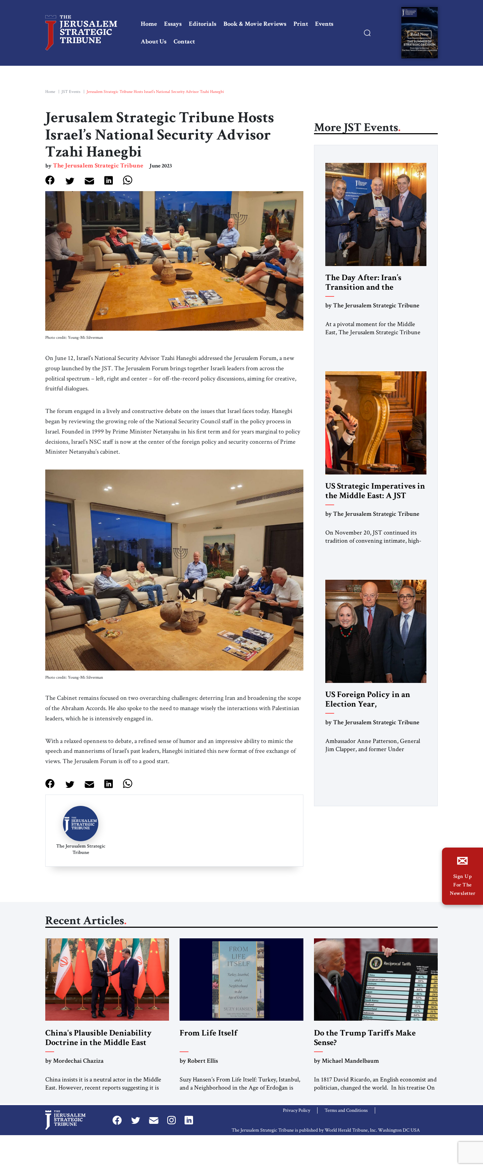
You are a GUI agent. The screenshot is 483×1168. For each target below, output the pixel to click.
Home (149, 24)
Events (324, 24)
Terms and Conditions (346, 1110)
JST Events (71, 91)
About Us (154, 41)
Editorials (202, 24)
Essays (173, 24)
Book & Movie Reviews (254, 24)
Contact (184, 41)
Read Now (420, 34)
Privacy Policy (296, 1110)
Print (300, 24)
